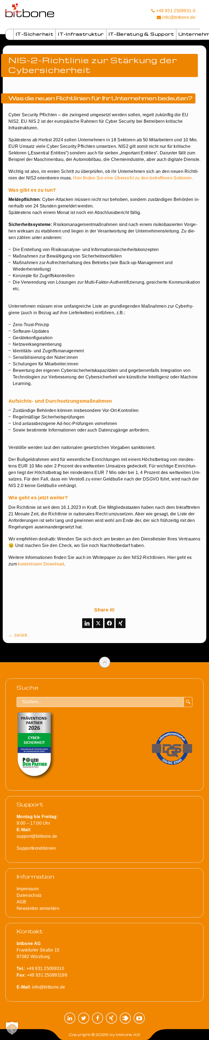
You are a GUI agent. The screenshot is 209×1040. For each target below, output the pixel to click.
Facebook (97, 1018)
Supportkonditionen (36, 848)
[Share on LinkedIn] (87, 623)
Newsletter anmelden (38, 908)
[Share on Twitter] (98, 623)
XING (111, 1018)
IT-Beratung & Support (141, 34)
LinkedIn (69, 1018)
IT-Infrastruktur (81, 34)
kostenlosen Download (41, 564)
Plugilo (125, 1018)
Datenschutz (29, 895)
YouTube (139, 1018)
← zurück (17, 635)
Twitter (83, 1018)
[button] (12, 1028)
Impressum (28, 888)
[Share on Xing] (120, 623)
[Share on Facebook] (109, 623)
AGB (21, 902)
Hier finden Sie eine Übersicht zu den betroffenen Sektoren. (133, 178)
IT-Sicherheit (34, 34)
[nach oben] (104, 662)
